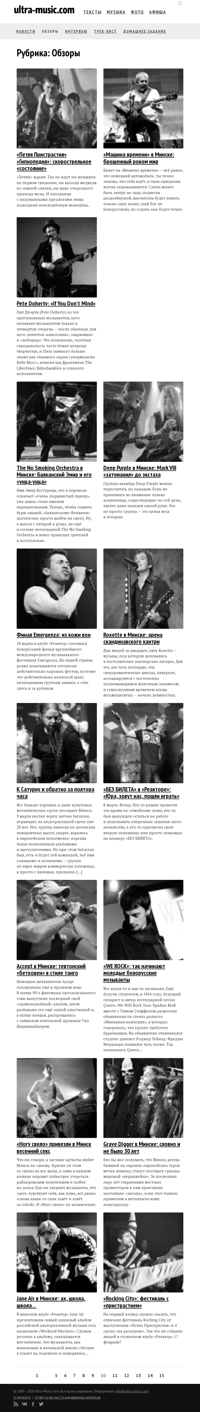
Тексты (92, 12)
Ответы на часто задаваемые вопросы (68, 1397)
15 (161, 1375)
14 (150, 1375)
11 (114, 1375)
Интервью (76, 31)
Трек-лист (105, 31)
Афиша (157, 12)
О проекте (22, 1397)
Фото (137, 12)
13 (138, 1375)
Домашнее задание (144, 31)
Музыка (116, 12)
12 (126, 1375)
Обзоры (50, 31)
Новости (25, 31)
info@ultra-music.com (132, 1391)
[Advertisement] (134, 269)
